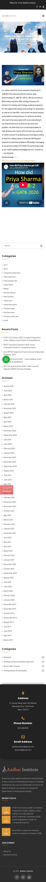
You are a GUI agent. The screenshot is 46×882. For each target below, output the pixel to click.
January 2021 (9, 560)
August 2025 (9, 413)
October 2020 (9, 569)
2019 (6, 269)
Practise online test (11, 316)
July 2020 (7, 582)
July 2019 (7, 627)
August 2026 (9, 386)
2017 (6, 265)
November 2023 (10, 462)
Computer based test (12, 273)
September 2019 (10, 618)
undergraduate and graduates (15, 671)
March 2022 (8, 520)
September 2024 (10, 435)
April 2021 (8, 547)
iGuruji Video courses (12, 666)
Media (6, 289)
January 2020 (9, 600)
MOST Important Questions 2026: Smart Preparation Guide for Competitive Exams (26, 819)
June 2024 (8, 444)
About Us (7, 851)
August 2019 (9, 622)
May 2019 (7, 636)
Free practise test (10, 281)
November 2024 (10, 431)
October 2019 (9, 613)
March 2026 (8, 400)
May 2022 (7, 515)
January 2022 (9, 529)
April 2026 (8, 395)
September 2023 (10, 466)
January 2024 (9, 453)
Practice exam (9, 309)
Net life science (9, 293)
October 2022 (9, 511)
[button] (6, 359)
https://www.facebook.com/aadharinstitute (19, 161)
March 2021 (8, 551)
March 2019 (8, 640)
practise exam (9, 312)
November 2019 (10, 609)
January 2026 (9, 404)
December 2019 (10, 604)
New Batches (9, 297)
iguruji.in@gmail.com (23, 750)
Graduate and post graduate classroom (19, 662)
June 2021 (8, 538)
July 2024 (7, 440)
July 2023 (7, 475)
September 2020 (10, 573)
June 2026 (8, 391)
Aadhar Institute (26, 871)
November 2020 (10, 564)
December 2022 (10, 502)
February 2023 (9, 498)
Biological (7, 657)
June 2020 (8, 587)
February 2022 (9, 524)
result (6, 320)
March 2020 (8, 591)
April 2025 (8, 422)
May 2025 (7, 417)
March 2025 (8, 426)
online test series (10, 305)
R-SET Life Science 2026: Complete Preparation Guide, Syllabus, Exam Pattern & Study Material (27, 811)
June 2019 (8, 631)
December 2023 (10, 457)
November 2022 (10, 506)
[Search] (41, 245)
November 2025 (10, 408)
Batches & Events (10, 855)
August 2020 (9, 578)
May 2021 (7, 542)
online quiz (8, 301)
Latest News (23, 32)
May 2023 (7, 484)
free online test (9, 277)
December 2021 (10, 533)
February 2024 (9, 449)
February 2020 (9, 595)
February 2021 (9, 555)
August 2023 (9, 471)
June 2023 (8, 480)
